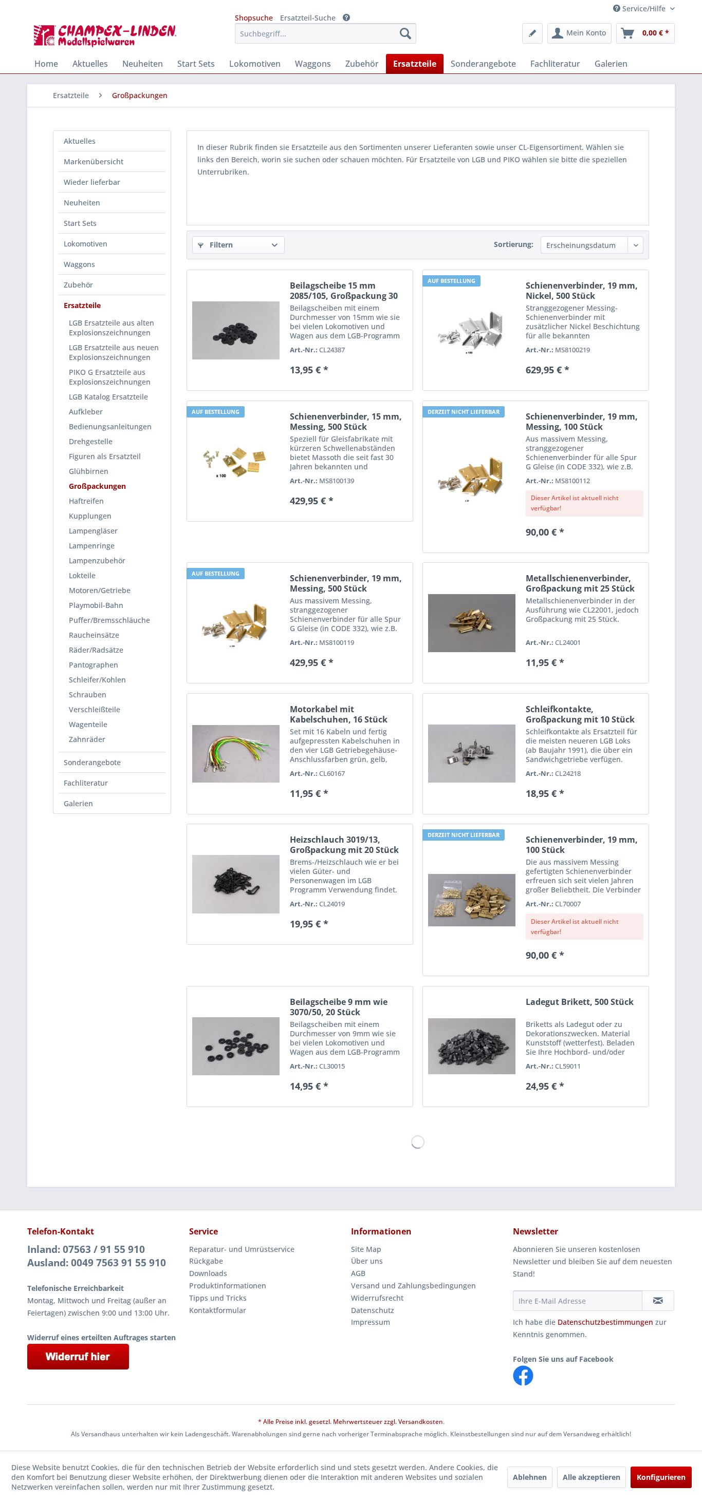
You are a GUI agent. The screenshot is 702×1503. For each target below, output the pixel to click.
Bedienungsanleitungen (110, 426)
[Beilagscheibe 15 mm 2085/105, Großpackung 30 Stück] (236, 330)
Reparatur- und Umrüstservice (241, 1249)
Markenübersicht (93, 161)
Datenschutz (372, 1310)
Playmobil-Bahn (96, 605)
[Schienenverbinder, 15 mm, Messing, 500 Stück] (236, 461)
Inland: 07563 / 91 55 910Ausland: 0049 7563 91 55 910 (96, 1256)
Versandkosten (420, 1421)
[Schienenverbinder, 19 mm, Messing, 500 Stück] (236, 623)
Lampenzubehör (97, 560)
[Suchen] (405, 33)
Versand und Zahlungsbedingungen (413, 1285)
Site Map (366, 1249)
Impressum (370, 1322)
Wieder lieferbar (92, 182)
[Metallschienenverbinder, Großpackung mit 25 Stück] (471, 623)
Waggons (79, 264)
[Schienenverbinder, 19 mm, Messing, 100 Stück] (471, 476)
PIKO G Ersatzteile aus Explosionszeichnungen (110, 377)
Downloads (208, 1273)
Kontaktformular (217, 1310)
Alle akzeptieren (591, 1477)
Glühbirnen (88, 471)
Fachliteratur (86, 783)
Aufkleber (86, 411)
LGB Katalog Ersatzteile (108, 397)
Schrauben (87, 694)
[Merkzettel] (532, 33)
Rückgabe (206, 1261)
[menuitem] (325, 33)
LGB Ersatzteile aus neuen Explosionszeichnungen (114, 352)
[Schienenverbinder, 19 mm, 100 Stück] (471, 899)
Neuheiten (82, 202)
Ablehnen (530, 1477)
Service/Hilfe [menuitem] (644, 8)
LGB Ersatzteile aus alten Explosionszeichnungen (111, 327)
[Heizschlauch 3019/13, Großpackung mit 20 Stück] (236, 884)
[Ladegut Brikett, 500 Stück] (471, 1046)
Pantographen (93, 665)
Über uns (367, 1261)
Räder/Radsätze (96, 650)
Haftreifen (86, 501)
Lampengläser (93, 531)
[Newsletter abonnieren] (658, 1300)
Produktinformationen (227, 1285)
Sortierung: (513, 244)
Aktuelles (80, 141)
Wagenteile (88, 724)
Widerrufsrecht (377, 1298)
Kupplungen (90, 516)
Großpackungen (97, 486)
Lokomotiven (85, 244)
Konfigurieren (661, 1477)
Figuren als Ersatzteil (105, 456)
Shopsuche (254, 18)
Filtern (220, 245)
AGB (358, 1273)
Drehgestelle (91, 441)
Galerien (78, 803)
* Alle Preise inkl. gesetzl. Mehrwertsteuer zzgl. (328, 1421)
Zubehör (78, 285)
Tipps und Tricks (218, 1298)
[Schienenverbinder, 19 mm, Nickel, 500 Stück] (471, 330)
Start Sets (80, 223)
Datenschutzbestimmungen (605, 1322)
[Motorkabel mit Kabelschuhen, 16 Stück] (236, 754)
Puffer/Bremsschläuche (109, 620)
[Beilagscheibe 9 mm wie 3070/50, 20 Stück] (236, 1046)
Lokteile (82, 575)
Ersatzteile (82, 305)
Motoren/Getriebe (100, 590)
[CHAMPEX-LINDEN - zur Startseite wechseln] (108, 36)
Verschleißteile (94, 709)
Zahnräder (87, 739)
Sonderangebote (92, 762)
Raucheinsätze (94, 635)
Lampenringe (92, 545)
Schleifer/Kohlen (97, 679)
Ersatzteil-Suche (308, 18)
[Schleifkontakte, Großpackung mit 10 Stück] (471, 754)
